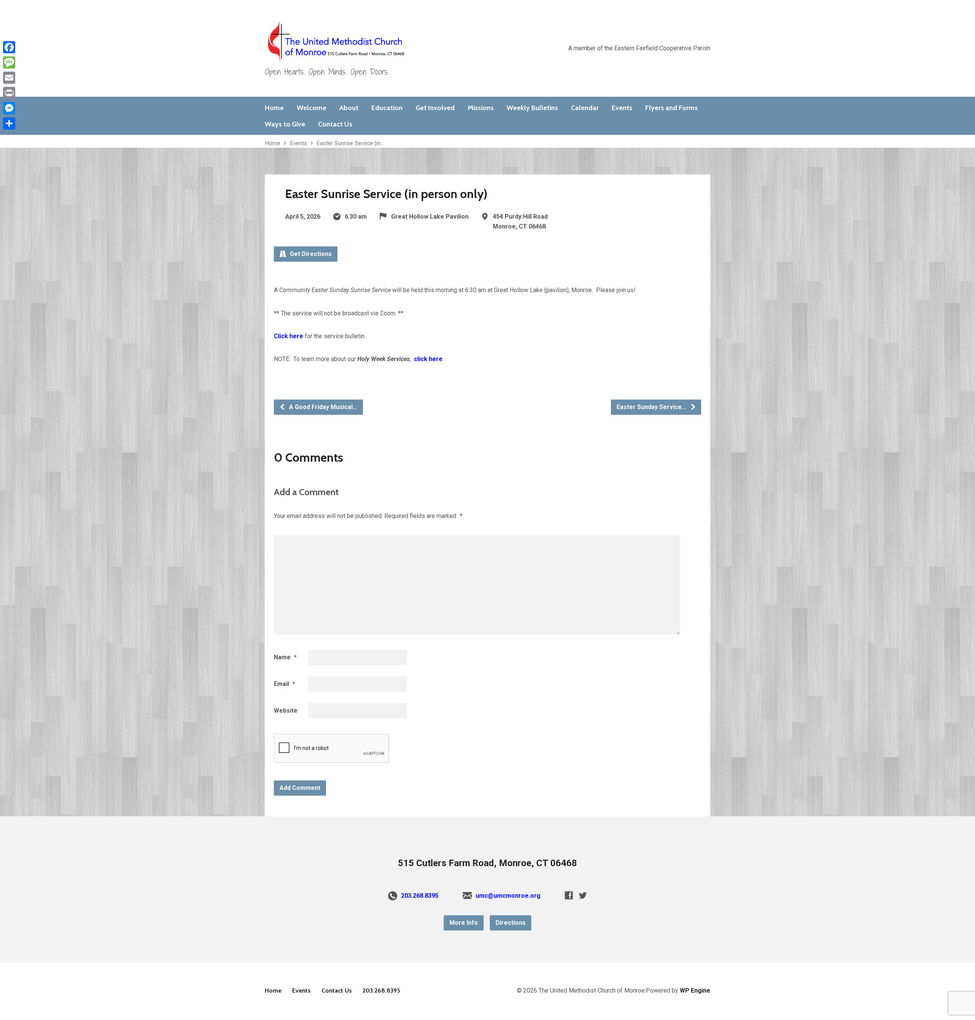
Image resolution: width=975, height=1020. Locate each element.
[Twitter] (583, 895)
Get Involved (435, 107)
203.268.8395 (419, 895)
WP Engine (695, 990)
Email (284, 683)
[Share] (9, 123)
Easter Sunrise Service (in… (350, 143)
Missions (481, 107)
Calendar (585, 107)
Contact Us (335, 124)
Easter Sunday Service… (652, 407)
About (348, 107)
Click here (288, 336)
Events (622, 107)
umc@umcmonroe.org (508, 895)
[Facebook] (569, 895)
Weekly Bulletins (532, 107)
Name (285, 657)
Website (285, 710)
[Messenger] (9, 108)
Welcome (311, 107)
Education (387, 107)
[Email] (9, 77)
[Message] (9, 62)
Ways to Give (285, 124)
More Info (463, 922)
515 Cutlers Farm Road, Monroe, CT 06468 (487, 863)
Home (274, 107)
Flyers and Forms (671, 107)
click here (428, 359)
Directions (510, 922)
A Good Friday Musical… (322, 407)
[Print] (9, 93)
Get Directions (310, 253)
